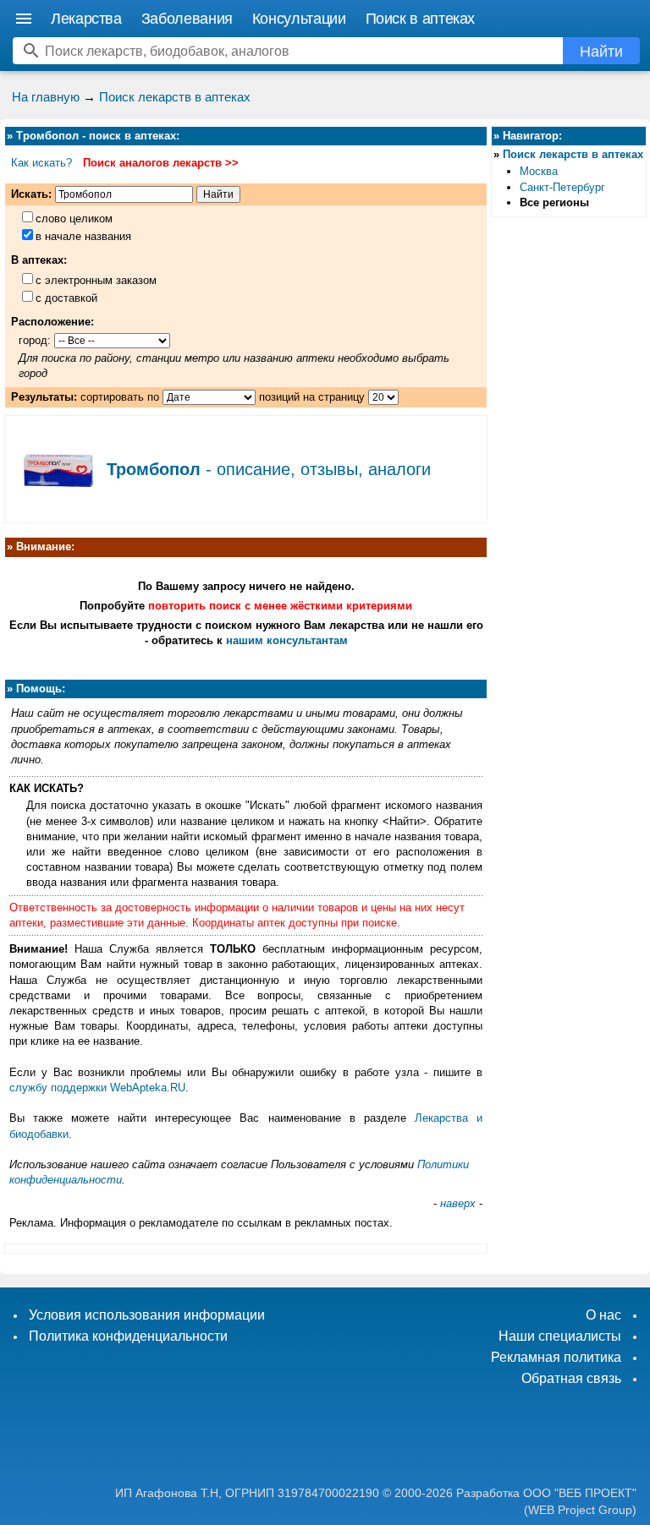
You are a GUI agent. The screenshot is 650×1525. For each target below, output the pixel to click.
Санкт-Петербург (562, 187)
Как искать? (41, 162)
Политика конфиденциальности (128, 1336)
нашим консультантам (287, 640)
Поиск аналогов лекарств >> (161, 162)
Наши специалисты (560, 1336)
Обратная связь (571, 1378)
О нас (603, 1315)
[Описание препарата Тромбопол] (56, 505)
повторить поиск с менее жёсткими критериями (280, 605)
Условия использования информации (147, 1315)
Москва (539, 171)
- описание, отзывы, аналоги (269, 469)
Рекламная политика (556, 1357)
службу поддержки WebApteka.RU (97, 1087)
